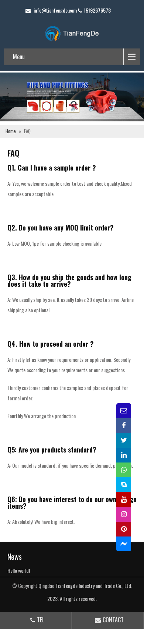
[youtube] (123, 499)
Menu (19, 56)
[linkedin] (123, 455)
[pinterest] (123, 529)
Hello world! (18, 570)
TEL (40, 619)
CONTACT (113, 619)
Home (11, 131)
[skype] (123, 484)
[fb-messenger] (123, 543)
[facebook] (123, 425)
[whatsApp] (123, 469)
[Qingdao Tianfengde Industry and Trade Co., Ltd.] (72, 33)
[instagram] (123, 514)
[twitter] (123, 440)
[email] (123, 410)
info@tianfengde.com (55, 10)
